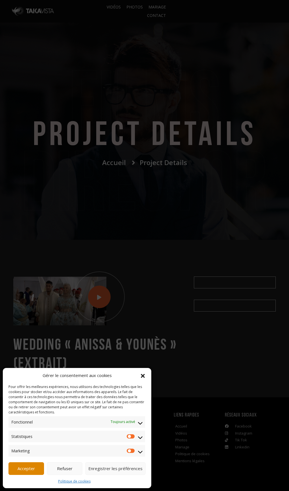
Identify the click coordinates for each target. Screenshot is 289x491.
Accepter (26, 468)
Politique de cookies (74, 481)
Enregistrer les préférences (115, 468)
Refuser (65, 468)
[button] (143, 375)
